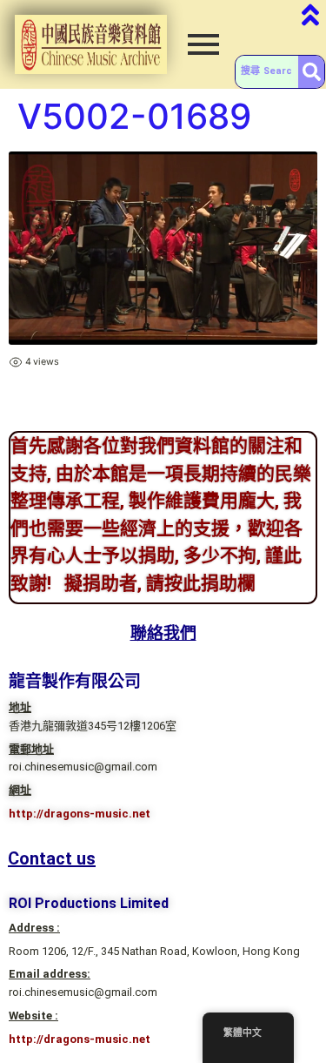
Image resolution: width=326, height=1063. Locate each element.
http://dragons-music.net (79, 813)
